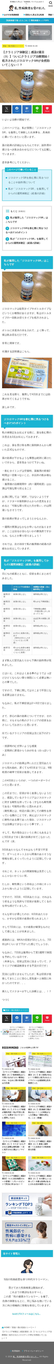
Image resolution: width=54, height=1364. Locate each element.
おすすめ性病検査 (10, 15)
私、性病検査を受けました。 (26, 1356)
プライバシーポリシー (34, 1351)
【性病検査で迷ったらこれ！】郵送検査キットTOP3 (27, 20)
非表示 (22, 211)
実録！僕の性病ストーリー (13, 46)
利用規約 (16, 1351)
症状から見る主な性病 (34, 15)
